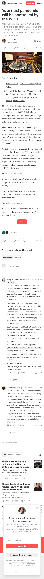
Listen (38, 41)
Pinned (12, 282)
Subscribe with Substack (23, 555)
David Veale (12, 387)
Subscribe (30, 3)
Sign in (39, 3)
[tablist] (12, 257)
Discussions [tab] (19, 455)
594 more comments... (10, 443)
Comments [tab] (7, 258)
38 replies (13, 380)
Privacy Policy (29, 565)
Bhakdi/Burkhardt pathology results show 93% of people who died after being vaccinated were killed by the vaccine (16, 487)
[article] (22, 470)
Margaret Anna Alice (15, 279)
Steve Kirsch (12, 40)
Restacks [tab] (17, 258)
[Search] (39, 454)
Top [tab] (4, 455)
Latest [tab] (10, 455)
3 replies (13, 432)
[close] (37, 508)
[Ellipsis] (41, 279)
